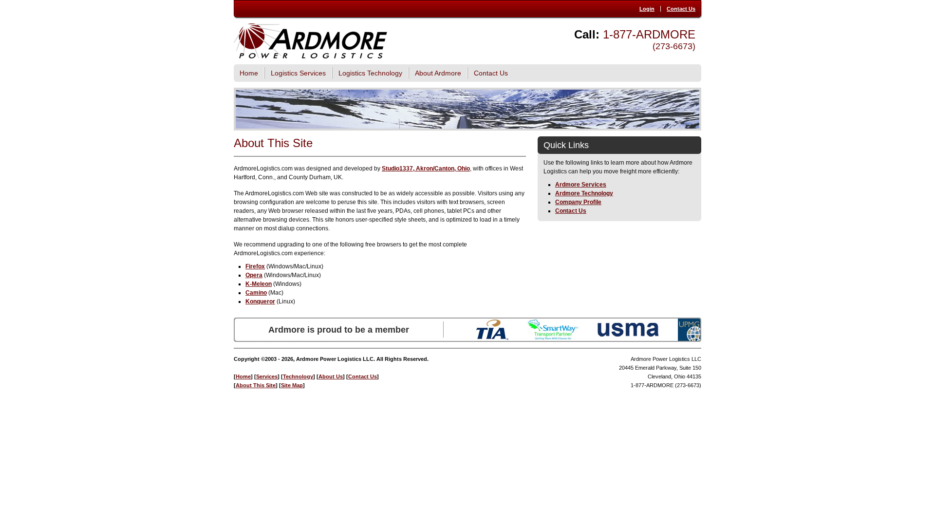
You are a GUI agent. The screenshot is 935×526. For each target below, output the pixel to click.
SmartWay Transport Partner (553, 330)
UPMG (689, 330)
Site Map (292, 385)
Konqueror (260, 301)
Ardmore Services (580, 184)
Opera (253, 275)
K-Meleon (258, 284)
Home (249, 73)
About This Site (256, 385)
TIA (492, 330)
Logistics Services (298, 73)
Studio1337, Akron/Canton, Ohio (426, 168)
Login (646, 9)
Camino (256, 292)
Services (267, 376)
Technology (298, 376)
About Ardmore (438, 73)
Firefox (255, 266)
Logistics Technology (370, 73)
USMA (628, 330)
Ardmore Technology (584, 193)
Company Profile (578, 202)
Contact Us (681, 9)
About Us (330, 376)
